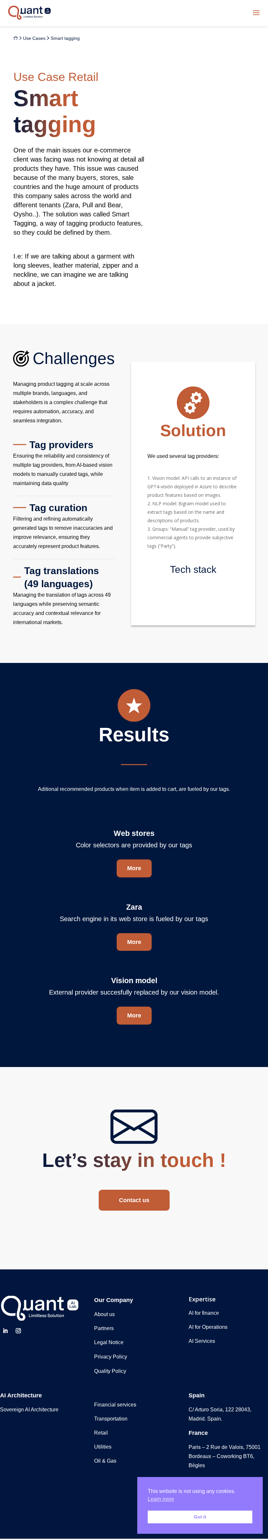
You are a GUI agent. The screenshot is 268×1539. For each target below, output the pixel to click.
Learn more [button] (161, 1499)
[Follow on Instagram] (18, 1331)
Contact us (134, 1200)
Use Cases (34, 38)
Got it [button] (200, 1516)
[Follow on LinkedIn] (5, 1331)
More (134, 868)
